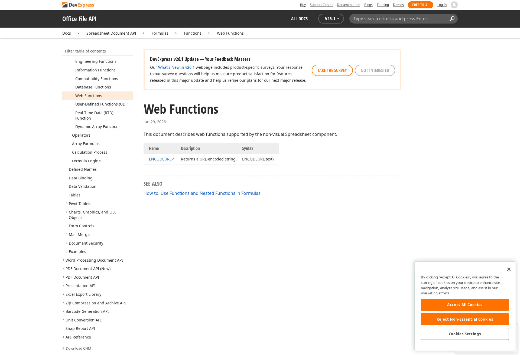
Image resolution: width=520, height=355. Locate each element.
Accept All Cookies (465, 304)
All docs (299, 18)
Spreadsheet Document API (111, 33)
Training (383, 4)
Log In (442, 4)
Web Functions (230, 33)
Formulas (160, 33)
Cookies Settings (465, 333)
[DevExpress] (78, 5)
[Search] (452, 19)
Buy (303, 4)
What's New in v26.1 (176, 67)
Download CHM (78, 348)
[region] (465, 306)
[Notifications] (454, 4)
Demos (398, 4)
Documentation (348, 4)
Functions (193, 33)
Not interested (375, 70)
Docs (66, 33)
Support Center (321, 4)
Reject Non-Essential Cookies (465, 319)
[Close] (509, 269)
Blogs (368, 4)
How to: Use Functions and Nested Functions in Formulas (202, 193)
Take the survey (332, 70)
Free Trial (420, 4)
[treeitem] (95, 61)
